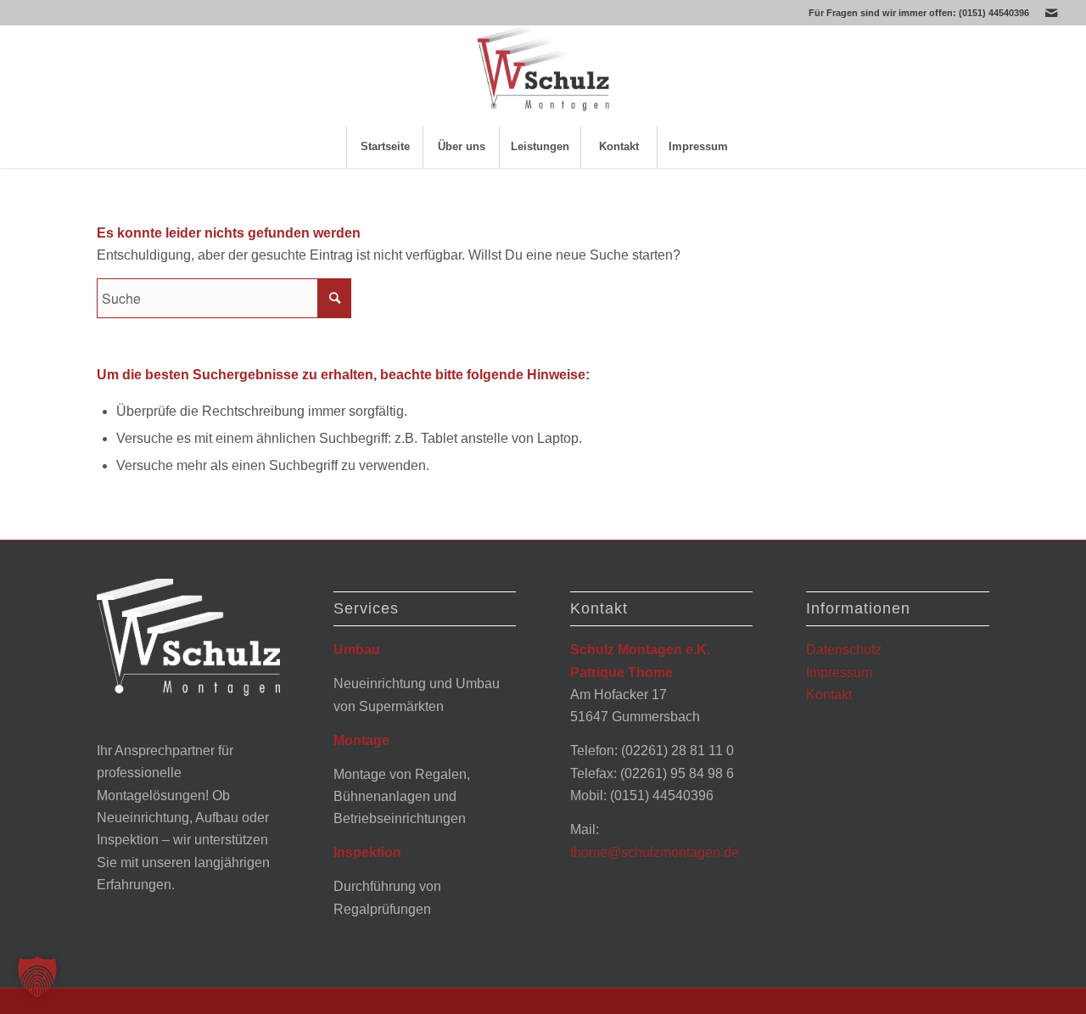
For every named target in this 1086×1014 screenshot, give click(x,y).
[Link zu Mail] (1051, 12)
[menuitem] (384, 147)
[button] (37, 976)
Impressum (839, 672)
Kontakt (829, 694)
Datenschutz (844, 649)
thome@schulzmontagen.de (654, 852)
